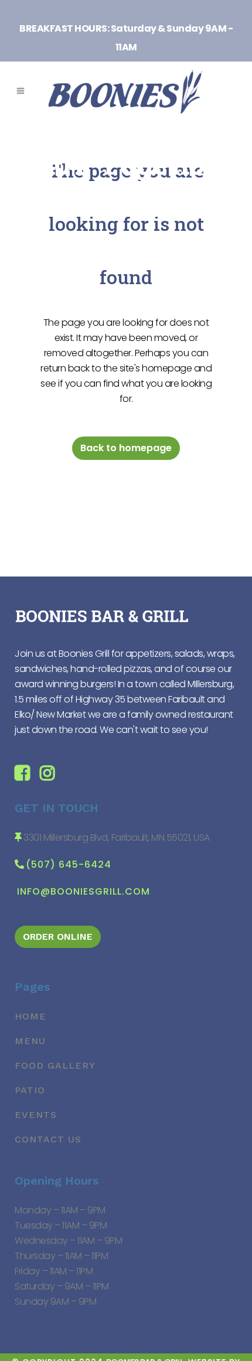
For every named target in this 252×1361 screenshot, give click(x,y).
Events (36, 1114)
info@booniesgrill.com (83, 891)
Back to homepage (126, 448)
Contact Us (48, 1139)
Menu (30, 1040)
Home (30, 1016)
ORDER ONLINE (58, 936)
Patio (30, 1090)
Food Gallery (55, 1065)
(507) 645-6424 (68, 864)
